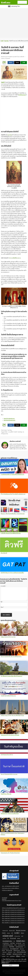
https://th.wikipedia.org (9, 418)
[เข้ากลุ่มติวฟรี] (10, 873)
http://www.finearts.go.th (9, 420)
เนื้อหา (18, 956)
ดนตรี (22, 936)
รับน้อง (24, 943)
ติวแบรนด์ (13, 938)
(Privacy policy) (5, 962)
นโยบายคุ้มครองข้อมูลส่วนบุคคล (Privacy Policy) (11, 900)
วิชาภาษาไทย (9, 950)
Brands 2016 (12, 930)
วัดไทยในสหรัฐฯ (5, 946)
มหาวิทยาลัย (18, 943)
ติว (8, 938)
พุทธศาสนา (20, 941)
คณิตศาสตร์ (8, 936)
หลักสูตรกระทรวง (17, 954)
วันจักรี (15, 432)
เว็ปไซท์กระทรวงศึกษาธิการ (7, 890)
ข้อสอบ (22, 933)
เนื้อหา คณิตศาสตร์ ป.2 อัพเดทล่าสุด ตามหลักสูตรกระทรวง (13, 918)
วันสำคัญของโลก (19, 946)
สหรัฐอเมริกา (10, 952)
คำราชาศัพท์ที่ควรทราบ (15, 257)
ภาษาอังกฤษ (6, 943)
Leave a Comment (5, 58)
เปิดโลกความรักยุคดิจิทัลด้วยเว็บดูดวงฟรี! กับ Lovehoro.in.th (13, 908)
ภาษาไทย (12, 943)
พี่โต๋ (14, 941)
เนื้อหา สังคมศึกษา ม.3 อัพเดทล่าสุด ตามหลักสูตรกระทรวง (13, 922)
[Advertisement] (14, 22)
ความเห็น (3, 586)
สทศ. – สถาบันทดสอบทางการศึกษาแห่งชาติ (10, 886)
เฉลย (7, 956)
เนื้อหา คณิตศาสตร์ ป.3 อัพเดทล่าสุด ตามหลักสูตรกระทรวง (13, 916)
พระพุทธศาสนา (7, 941)
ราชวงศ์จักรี (10, 432)
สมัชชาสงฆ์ (4, 952)
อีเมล (2, 607)
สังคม (14, 952)
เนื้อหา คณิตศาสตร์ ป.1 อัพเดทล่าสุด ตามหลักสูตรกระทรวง (13, 920)
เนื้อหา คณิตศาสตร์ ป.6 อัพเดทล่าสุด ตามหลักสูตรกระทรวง (13, 910)
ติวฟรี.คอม (5, 2)
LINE (23, 62)
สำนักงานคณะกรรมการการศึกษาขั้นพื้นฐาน (10, 888)
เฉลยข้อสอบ (12, 956)
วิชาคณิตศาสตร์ (14, 948)
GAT (12, 933)
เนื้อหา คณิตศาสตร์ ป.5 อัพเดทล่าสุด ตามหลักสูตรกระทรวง (13, 912)
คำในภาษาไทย (17, 936)
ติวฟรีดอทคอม (22, 94)
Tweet (17, 62)
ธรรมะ (18, 938)
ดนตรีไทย (4, 938)
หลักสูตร (8, 954)
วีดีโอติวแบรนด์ (16, 950)
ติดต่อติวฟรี (4, 899)
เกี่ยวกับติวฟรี (4, 897)
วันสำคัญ (9, 134)
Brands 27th (5, 930)
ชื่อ (2, 601)
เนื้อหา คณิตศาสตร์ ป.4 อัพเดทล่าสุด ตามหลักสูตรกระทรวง (13, 914)
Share (10, 62)
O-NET (17, 933)
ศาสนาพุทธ (23, 950)
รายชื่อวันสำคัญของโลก (8, 944)
